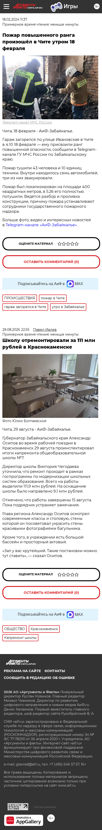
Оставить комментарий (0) (51, 262)
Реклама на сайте (22, 671)
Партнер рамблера (44, 807)
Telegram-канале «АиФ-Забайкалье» (41, 225)
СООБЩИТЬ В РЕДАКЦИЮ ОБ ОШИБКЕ (39, 678)
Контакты (55, 671)
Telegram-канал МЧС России (27, 122)
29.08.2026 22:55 (15, 329)
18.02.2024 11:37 (14, 19)
